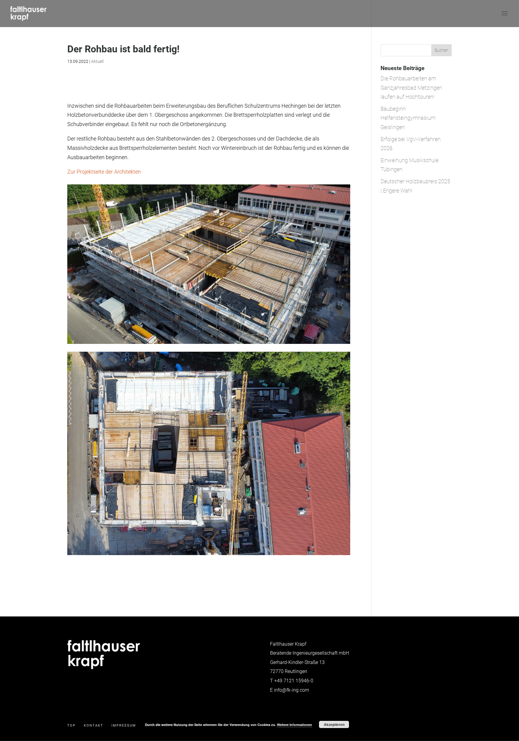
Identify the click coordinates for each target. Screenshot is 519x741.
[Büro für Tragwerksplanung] (103, 668)
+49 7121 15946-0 (293, 681)
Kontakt (93, 725)
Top (71, 725)
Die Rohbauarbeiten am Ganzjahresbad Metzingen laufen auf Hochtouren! (411, 87)
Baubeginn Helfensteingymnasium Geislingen (408, 118)
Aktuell (97, 61)
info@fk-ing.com (291, 690)
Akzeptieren (334, 724)
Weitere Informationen (294, 724)
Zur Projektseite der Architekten (104, 171)
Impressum (123, 725)
